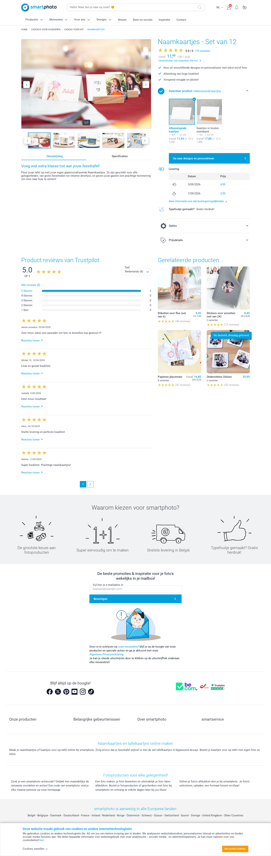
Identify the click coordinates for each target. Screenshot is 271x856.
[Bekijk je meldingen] (237, 7)
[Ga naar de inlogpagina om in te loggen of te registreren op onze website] (229, 7)
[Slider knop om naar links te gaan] (26, 84)
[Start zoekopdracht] (199, 7)
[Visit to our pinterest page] (66, 692)
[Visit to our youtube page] (74, 692)
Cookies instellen (33, 848)
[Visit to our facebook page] (49, 692)
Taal (127, 267)
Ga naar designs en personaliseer (193, 158)
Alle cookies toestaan (235, 849)
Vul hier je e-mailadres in (108, 585)
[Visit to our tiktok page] (91, 692)
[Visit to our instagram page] (83, 692)
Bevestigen (100, 599)
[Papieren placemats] (179, 351)
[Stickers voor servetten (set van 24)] (228, 288)
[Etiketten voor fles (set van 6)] (179, 288)
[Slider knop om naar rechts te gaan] (146, 84)
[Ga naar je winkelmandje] (245, 7)
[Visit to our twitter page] (58, 692)
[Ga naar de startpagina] (39, 7)
